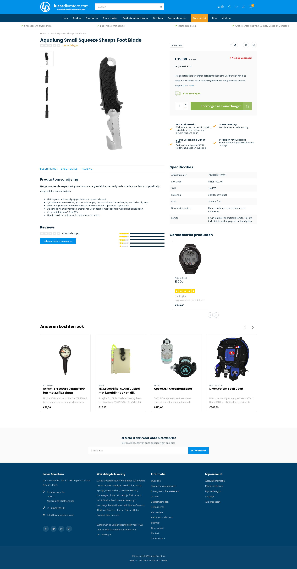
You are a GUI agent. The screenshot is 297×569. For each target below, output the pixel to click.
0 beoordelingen (70, 45)
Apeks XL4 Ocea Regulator (173, 389)
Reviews (87, 168)
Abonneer (200, 450)
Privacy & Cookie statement (165, 491)
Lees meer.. (190, 85)
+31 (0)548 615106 (56, 507)
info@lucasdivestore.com (60, 514)
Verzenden (157, 512)
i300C (179, 282)
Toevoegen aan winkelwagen (221, 106)
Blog (214, 18)
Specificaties (69, 168)
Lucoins (155, 496)
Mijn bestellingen (214, 485)
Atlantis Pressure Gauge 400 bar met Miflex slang (64, 391)
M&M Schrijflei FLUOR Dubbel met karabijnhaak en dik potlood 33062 (119, 393)
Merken (226, 18)
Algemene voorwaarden (163, 485)
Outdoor (158, 18)
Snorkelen (92, 18)
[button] (210, 315)
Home (65, 18)
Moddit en (153, 560)
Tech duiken (110, 18)
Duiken (77, 18)
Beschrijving (48, 168)
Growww (163, 560)
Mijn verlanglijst (213, 491)
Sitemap (155, 522)
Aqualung (177, 45)
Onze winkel (157, 528)
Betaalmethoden (160, 501)
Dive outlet (199, 18)
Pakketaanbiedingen (136, 18)
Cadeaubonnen (177, 18)
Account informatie (215, 480)
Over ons (156, 480)
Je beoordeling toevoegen (58, 241)
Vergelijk (209, 496)
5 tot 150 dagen (191, 93)
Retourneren (157, 506)
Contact (155, 533)
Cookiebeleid (158, 538)
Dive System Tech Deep (226, 389)
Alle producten (212, 501)
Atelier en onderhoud (162, 517)
